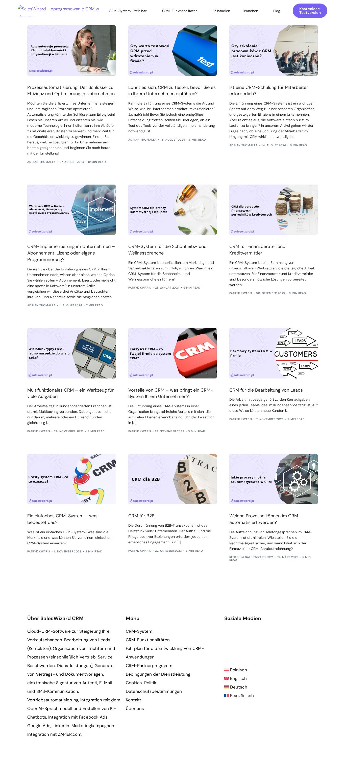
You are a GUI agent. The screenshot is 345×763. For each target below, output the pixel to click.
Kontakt (133, 700)
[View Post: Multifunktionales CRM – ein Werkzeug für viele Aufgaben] (71, 353)
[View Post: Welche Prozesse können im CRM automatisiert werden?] (273, 479)
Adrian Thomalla (41, 162)
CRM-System (139, 631)
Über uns (135, 708)
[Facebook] (227, 644)
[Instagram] (243, 644)
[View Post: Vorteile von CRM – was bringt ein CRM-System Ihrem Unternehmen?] (172, 353)
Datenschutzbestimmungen (154, 691)
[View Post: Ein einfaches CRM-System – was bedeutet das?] (71, 479)
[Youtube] (235, 644)
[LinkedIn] (252, 644)
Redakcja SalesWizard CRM (251, 557)
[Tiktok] (268, 644)
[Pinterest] (260, 644)
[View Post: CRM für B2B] (172, 479)
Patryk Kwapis (139, 287)
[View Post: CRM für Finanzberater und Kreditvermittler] (273, 210)
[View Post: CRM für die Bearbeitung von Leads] (273, 353)
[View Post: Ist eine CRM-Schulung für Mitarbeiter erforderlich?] (273, 50)
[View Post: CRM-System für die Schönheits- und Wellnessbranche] (172, 210)
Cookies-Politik (141, 682)
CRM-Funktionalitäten (148, 640)
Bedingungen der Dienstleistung (158, 674)
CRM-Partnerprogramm (149, 665)
